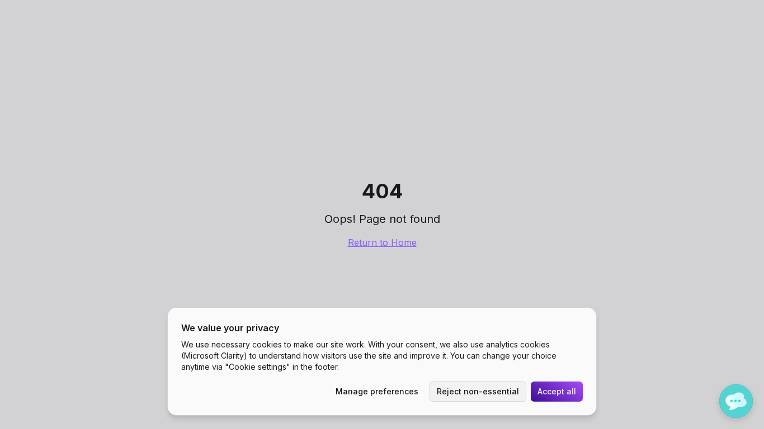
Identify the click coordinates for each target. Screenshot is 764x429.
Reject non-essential (478, 391)
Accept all (556, 391)
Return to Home (382, 242)
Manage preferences (377, 391)
